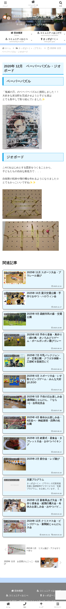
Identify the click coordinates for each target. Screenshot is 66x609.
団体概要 (18, 590)
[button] (59, 458)
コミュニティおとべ (18, 595)
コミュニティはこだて (50, 590)
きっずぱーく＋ (50, 595)
